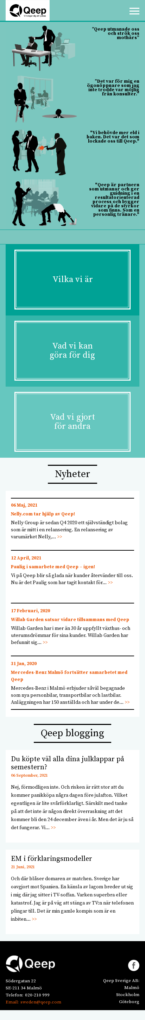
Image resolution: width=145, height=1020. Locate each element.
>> (59, 537)
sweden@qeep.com (40, 1002)
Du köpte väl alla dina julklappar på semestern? (67, 763)
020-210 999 (37, 995)
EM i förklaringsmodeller (51, 859)
